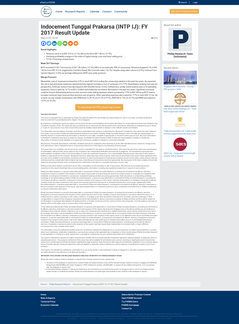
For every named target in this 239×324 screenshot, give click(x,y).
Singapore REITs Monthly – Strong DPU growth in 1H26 (178, 87)
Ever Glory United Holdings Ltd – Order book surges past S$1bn (180, 110)
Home (59, 11)
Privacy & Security (88, 318)
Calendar (94, 11)
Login (195, 2)
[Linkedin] (54, 43)
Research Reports (75, 11)
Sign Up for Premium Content (184, 11)
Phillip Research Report (59, 284)
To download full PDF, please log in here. (99, 107)
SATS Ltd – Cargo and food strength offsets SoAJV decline (179, 154)
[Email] (65, 43)
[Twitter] (48, 43)
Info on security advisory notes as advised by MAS (149, 318)
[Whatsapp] (59, 43)
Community (120, 11)
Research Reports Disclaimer (111, 318)
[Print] (70, 43)
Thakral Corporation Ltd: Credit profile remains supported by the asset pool (180, 132)
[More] (75, 43)
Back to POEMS (48, 2)
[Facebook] (43, 43)
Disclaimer (72, 318)
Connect (107, 11)
